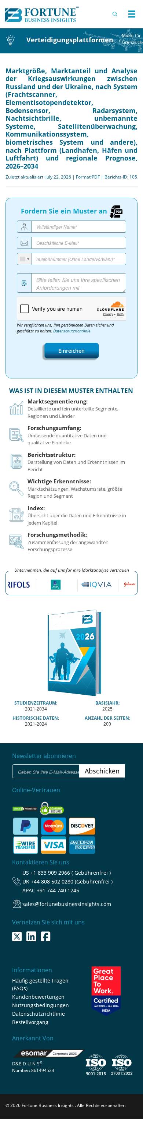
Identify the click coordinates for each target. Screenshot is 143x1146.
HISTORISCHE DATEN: (35, 718)
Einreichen (71, 350)
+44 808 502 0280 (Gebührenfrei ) (72, 881)
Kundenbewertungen (38, 996)
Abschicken (102, 770)
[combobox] (24, 259)
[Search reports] (115, 14)
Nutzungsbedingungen (40, 1005)
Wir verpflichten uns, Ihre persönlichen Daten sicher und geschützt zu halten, (65, 328)
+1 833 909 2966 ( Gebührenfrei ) (70, 872)
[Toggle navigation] (132, 14)
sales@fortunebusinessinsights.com (66, 903)
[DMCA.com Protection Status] (25, 806)
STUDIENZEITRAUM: (35, 703)
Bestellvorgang (30, 1022)
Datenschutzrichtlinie (71, 331)
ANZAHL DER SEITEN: (107, 718)
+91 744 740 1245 (58, 890)
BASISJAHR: (107, 703)
